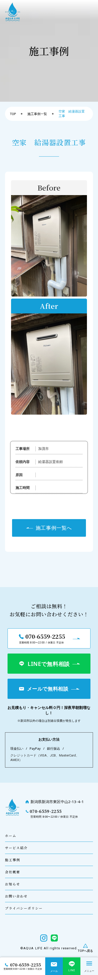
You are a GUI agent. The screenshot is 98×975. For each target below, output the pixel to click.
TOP (13, 114)
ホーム (10, 836)
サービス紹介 (16, 848)
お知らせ (12, 884)
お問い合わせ (16, 896)
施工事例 (12, 860)
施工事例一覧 (37, 114)
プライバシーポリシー (24, 908)
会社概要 (12, 872)
